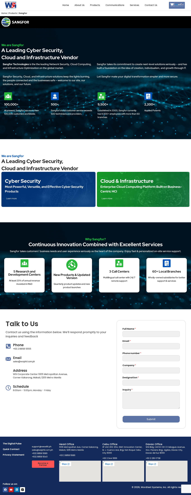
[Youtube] (11, 489)
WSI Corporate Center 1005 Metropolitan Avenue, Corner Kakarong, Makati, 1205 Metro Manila (40, 376)
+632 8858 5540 (40, 456)
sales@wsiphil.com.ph (24, 361)
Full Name (129, 329)
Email (126, 341)
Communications (115, 5)
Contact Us (151, 5)
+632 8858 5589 (39, 453)
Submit (151, 419)
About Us (79, 5)
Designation (130, 377)
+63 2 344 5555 (109, 458)
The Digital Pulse (12, 443)
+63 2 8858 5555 (22, 348)
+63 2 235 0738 (153, 458)
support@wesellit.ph (41, 446)
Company (129, 365)
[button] (43, 464)
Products (95, 5)
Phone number (131, 353)
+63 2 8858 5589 (67, 455)
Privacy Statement (13, 454)
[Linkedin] (16, 489)
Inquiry (127, 389)
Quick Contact (11, 449)
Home (65, 5)
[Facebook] (5, 489)
